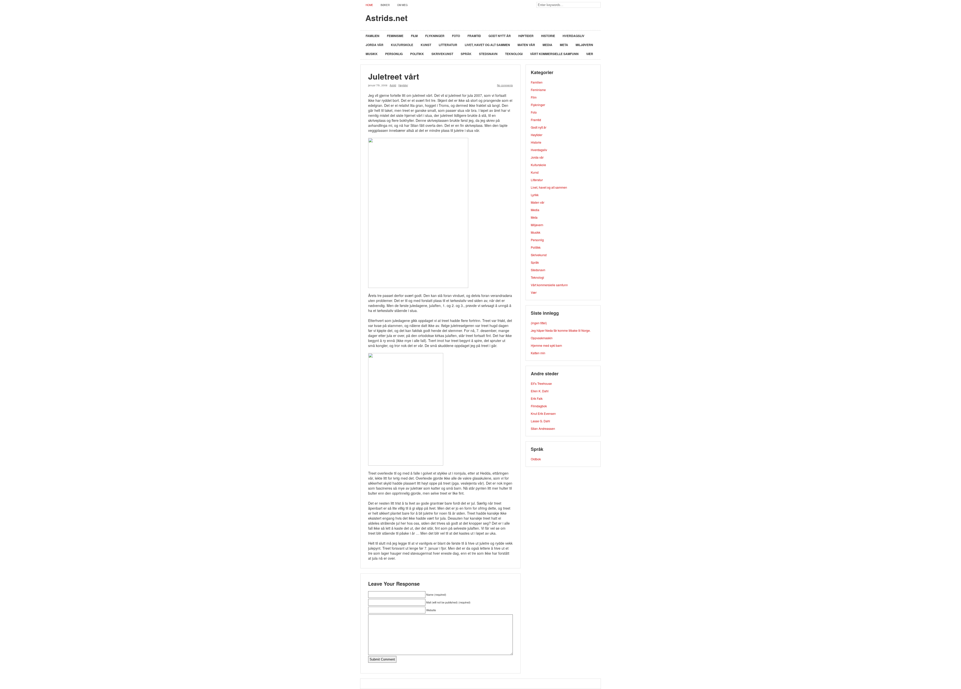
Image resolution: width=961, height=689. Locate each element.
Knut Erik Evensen (543, 413)
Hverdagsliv (573, 36)
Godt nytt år (500, 36)
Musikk (372, 54)
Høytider (526, 36)
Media (547, 45)
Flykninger (434, 36)
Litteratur (448, 45)
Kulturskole (402, 45)
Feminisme (395, 36)
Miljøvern (584, 45)
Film (414, 36)
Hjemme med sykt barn (546, 345)
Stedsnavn (488, 54)
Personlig (394, 54)
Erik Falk (537, 398)
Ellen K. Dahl (540, 391)
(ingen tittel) (539, 323)
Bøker (385, 5)
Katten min (538, 353)
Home (369, 5)
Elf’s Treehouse (541, 383)
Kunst (426, 45)
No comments (505, 85)
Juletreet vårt (393, 76)
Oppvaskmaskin (542, 338)
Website (431, 610)
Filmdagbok (539, 406)
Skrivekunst (442, 54)
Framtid (474, 36)
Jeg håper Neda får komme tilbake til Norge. (561, 330)
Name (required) (436, 594)
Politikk (417, 54)
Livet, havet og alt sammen (487, 45)
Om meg (402, 5)
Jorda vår (374, 45)
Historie (548, 36)
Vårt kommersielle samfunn (554, 54)
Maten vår (526, 45)
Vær (589, 54)
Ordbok (536, 459)
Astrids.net (386, 18)
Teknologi (514, 54)
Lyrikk (535, 195)
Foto (456, 36)
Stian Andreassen (543, 428)
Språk (466, 54)
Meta (564, 45)
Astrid (393, 85)
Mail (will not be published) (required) (448, 602)
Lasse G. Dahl (540, 421)
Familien (372, 36)
